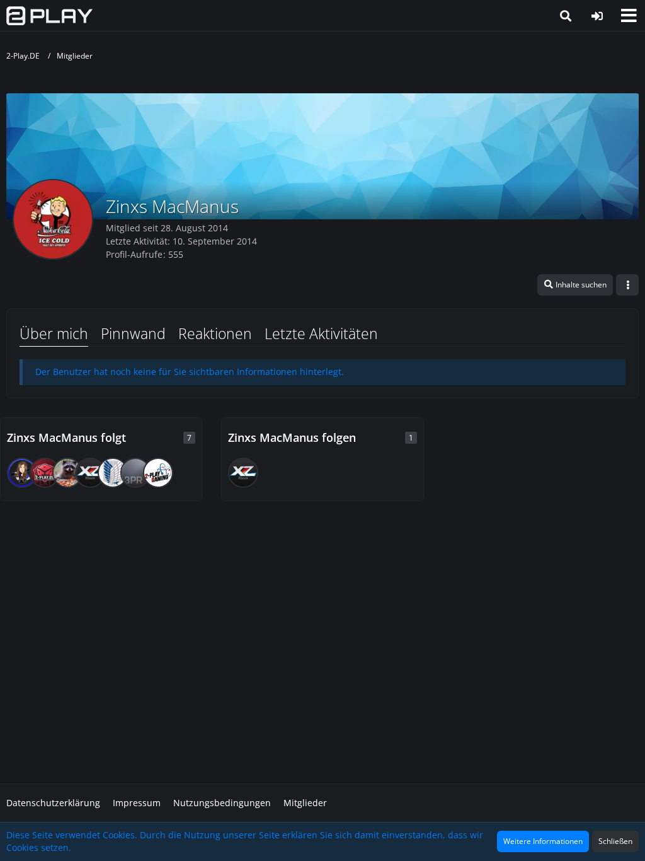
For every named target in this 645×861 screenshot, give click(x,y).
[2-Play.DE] (49, 15)
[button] (628, 15)
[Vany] (22, 473)
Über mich (54, 333)
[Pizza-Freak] (67, 473)
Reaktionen (215, 333)
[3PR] (135, 473)
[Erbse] (113, 473)
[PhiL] (158, 473)
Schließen (615, 841)
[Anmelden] (597, 15)
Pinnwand (133, 333)
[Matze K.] (90, 473)
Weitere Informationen (543, 841)
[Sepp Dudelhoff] (45, 473)
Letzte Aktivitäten (321, 333)
